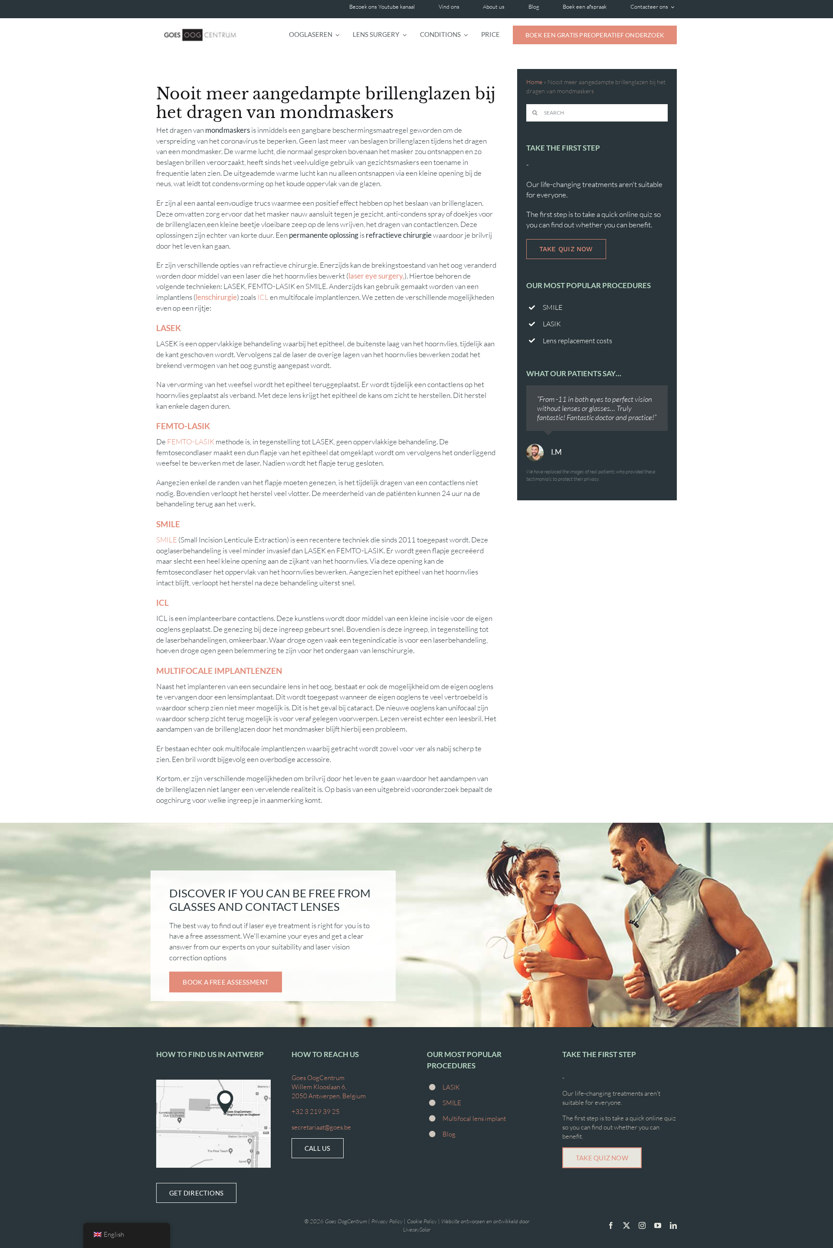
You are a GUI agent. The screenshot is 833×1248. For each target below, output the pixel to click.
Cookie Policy (422, 1221)
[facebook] (610, 1225)
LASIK (451, 1087)
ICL (263, 297)
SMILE (166, 539)
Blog (449, 1134)
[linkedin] (673, 1225)
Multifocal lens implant (474, 1118)
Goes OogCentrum (318, 1078)
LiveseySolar (416, 1229)
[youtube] (657, 1225)
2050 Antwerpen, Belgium (329, 1096)
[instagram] (642, 1225)
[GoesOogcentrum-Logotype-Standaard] (200, 24)
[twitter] (626, 1225)
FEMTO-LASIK (190, 441)
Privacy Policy (387, 1221)
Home (534, 81)
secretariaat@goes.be (321, 1127)
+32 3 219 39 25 (316, 1111)
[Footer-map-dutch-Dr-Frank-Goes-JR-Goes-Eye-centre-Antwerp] (213, 1083)
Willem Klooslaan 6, (319, 1087)
